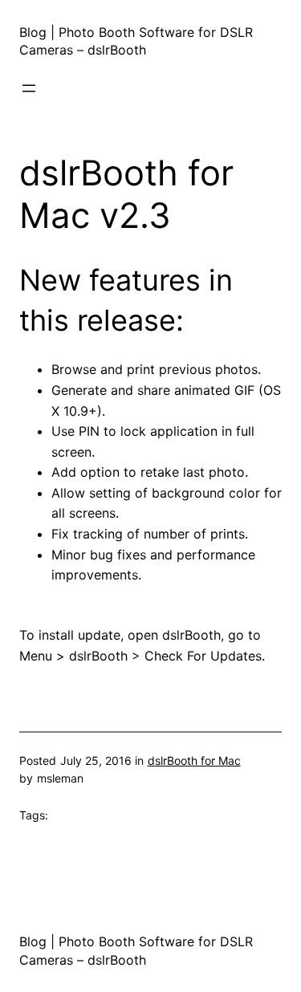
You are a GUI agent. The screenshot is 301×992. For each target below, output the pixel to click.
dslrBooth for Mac (194, 760)
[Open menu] (29, 88)
